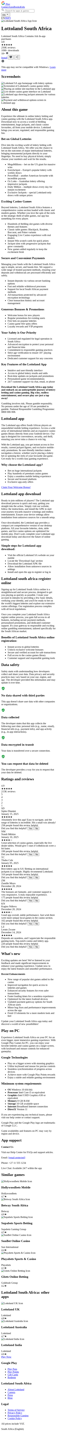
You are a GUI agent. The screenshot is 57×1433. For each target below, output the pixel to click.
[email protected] (16, 1157)
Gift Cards (13, 1374)
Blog (10, 1398)
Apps (11, 7)
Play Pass (12, 1369)
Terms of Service (16, 1410)
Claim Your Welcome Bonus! (16, 487)
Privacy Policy (15, 1412)
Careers (11, 1392)
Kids (22, 7)
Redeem (12, 1377)
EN (4, 15)
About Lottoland (16, 1389)
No (36, 828)
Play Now (6, 1357)
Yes (30, 828)
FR (6, 18)
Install (4, 57)
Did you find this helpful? (14, 828)
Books (17, 7)
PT (9, 18)
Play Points (13, 1372)
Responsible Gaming (18, 1415)
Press (10, 1395)
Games (4, 7)
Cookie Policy (15, 1418)
